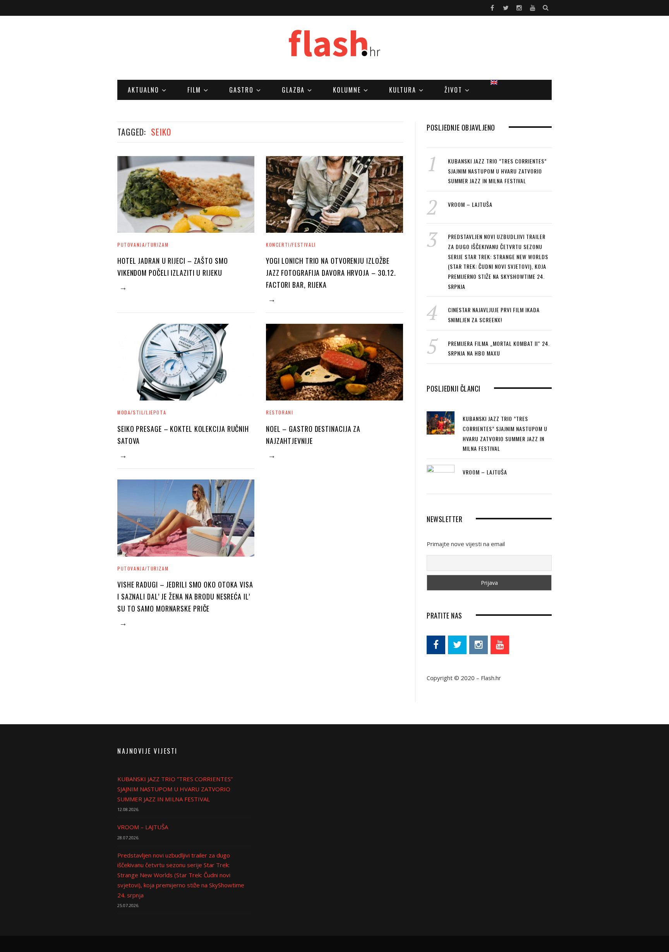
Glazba (293, 90)
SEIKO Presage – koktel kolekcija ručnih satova (183, 435)
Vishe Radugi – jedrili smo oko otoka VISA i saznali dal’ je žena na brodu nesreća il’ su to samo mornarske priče (185, 596)
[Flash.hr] (334, 48)
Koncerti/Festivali (291, 244)
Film (194, 90)
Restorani (279, 412)
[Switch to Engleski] (494, 82)
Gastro (241, 90)
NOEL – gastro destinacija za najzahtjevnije (313, 435)
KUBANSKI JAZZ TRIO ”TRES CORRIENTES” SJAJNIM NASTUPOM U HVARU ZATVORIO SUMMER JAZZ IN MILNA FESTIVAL (497, 171)
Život (453, 90)
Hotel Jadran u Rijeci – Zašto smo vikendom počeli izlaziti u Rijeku (172, 267)
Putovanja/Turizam (142, 244)
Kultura (402, 90)
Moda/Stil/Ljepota (141, 412)
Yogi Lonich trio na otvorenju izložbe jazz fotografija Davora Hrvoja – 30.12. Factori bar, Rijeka (331, 273)
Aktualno (143, 90)
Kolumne (347, 90)
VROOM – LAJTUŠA (470, 204)
